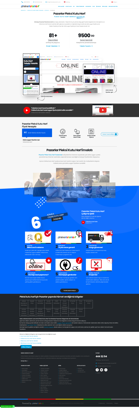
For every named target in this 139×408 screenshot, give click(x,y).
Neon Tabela (44, 388)
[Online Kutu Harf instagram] (105, 369)
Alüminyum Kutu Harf (46, 382)
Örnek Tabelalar (52, 46)
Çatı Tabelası (44, 372)
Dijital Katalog (81, 365)
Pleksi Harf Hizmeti (64, 382)
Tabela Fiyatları (26, 373)
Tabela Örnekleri (26, 375)
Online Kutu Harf (25, 365)
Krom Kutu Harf (44, 377)
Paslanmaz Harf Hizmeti (65, 380)
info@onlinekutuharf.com (104, 366)
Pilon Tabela (44, 375)
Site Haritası (62, 375)
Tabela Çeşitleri (44, 365)
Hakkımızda (88, 6)
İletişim (23, 382)
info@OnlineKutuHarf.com (53, 2)
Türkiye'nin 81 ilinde (53, 40)
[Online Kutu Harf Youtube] (101, 369)
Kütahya (47, 10)
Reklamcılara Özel (113, 6)
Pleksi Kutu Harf (44, 380)
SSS (74, 6)
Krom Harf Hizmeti (63, 378)
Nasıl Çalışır (61, 6)
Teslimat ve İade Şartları (65, 373)
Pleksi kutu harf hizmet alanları (35, 10)
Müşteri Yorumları (26, 377)
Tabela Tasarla (85, 46)
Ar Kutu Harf (81, 370)
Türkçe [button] (115, 2)
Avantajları (68, 6)
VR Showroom (81, 372)
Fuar (93, 6)
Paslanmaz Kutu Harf (46, 378)
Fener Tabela (44, 392)
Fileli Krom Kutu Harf (46, 383)
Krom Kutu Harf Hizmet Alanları (29, 336)
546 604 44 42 (38, 2)
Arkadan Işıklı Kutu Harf (46, 385)
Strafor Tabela (44, 390)
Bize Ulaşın (104, 6)
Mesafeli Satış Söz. (64, 372)
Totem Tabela (44, 373)
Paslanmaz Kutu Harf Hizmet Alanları (31, 338)
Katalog (68, 2)
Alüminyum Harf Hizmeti (65, 383)
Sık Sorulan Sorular (27, 372)
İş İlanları (98, 6)
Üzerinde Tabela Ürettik (86, 40)
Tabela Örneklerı (80, 6)
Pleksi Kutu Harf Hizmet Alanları (29, 341)
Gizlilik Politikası (63, 370)
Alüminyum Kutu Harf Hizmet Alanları (31, 343)
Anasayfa (23, 10)
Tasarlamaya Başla (69, 290)
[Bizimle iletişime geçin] (13, 406)
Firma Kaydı (62, 368)
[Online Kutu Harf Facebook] (97, 369)
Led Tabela (43, 387)
